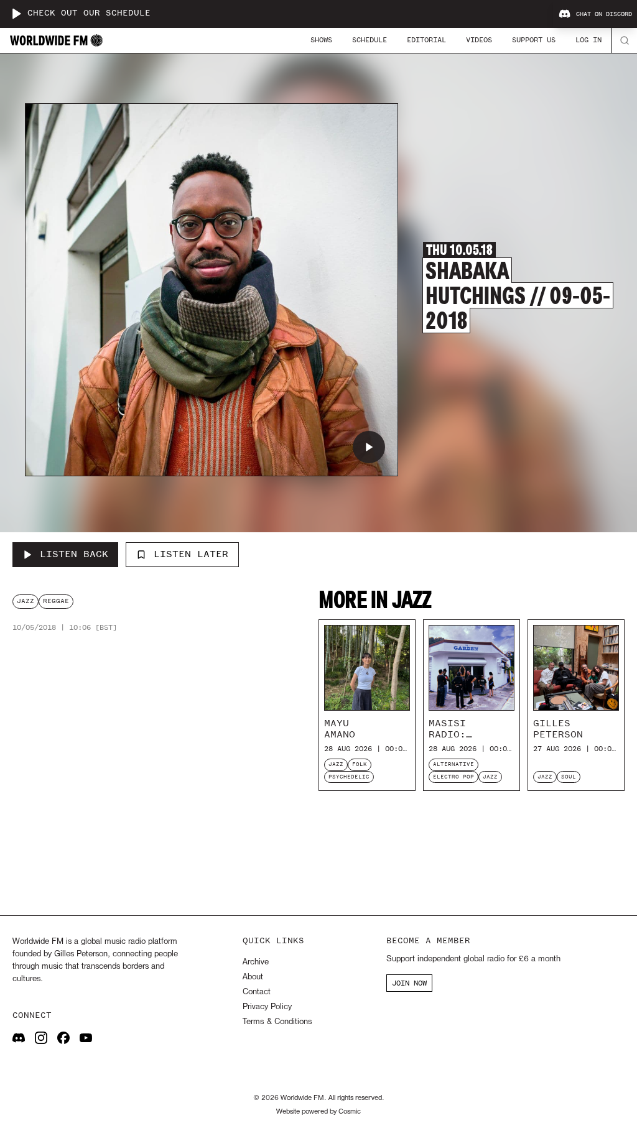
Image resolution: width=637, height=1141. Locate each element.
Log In (588, 39)
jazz (25, 601)
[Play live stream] (16, 13)
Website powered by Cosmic (318, 1112)
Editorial (426, 39)
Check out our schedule (89, 13)
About (253, 977)
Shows (321, 39)
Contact (257, 992)
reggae (56, 601)
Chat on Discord (604, 14)
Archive (256, 962)
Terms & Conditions (277, 1022)
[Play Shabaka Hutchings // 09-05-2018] (369, 447)
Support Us (534, 39)
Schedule (369, 39)
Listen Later (191, 554)
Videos (479, 39)
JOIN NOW (409, 983)
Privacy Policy (267, 1007)
